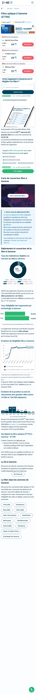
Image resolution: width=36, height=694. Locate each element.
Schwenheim (26, 515)
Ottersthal (6, 504)
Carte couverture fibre (17, 196)
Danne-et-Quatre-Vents (11, 531)
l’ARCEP (8, 225)
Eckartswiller (7, 526)
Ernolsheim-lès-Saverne (11, 536)
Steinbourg (21, 526)
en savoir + (13, 424)
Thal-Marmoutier (22, 520)
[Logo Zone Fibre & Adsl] (7, 3)
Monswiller (6, 510)
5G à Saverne (18, 474)
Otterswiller (20, 510)
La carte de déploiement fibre (13, 215)
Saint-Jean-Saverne (9, 515)
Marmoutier (7, 520)
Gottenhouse (20, 504)
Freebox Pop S (6, 53)
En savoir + (29, 22)
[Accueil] (1, 8)
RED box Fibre (6, 66)
